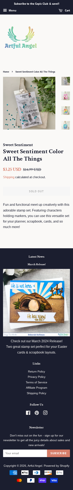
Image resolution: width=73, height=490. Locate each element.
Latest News (36, 257)
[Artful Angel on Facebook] (28, 413)
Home (6, 71)
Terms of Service (36, 382)
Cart (67, 10)
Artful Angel (35, 465)
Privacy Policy (36, 376)
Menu (12, 10)
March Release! (37, 264)
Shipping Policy (36, 393)
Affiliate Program (36, 387)
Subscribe (58, 453)
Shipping (8, 177)
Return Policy (36, 371)
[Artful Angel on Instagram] (45, 413)
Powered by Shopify (56, 465)
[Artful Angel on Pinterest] (36, 413)
